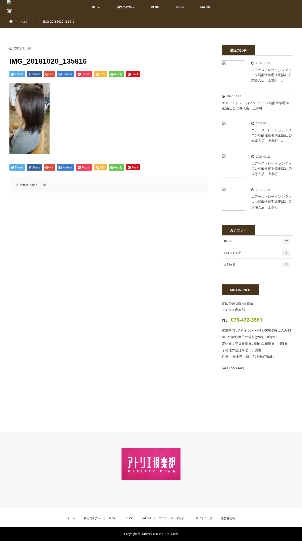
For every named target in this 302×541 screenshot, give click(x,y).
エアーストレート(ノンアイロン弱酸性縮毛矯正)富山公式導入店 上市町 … (271, 74)
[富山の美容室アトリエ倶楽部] (151, 476)
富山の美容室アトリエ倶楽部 (159, 534)
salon (33, 185)
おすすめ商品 (255, 253)
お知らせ (255, 264)
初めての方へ (125, 7)
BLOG (180, 7)
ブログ (24, 22)
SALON (205, 7)
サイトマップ (204, 518)
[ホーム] (11, 16)
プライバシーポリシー (173, 518)
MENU (155, 7)
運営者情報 (228, 518)
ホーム (96, 7)
